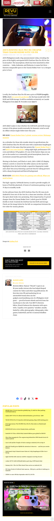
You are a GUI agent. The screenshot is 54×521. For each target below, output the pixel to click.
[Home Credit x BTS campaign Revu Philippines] (27, 3)
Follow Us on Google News (38, 263)
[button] (50, 11)
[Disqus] (27, 336)
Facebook (16, 283)
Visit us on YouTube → (27, 513)
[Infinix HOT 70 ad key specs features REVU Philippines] (27, 82)
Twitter (22, 283)
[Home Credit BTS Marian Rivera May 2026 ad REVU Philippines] (27, 114)
